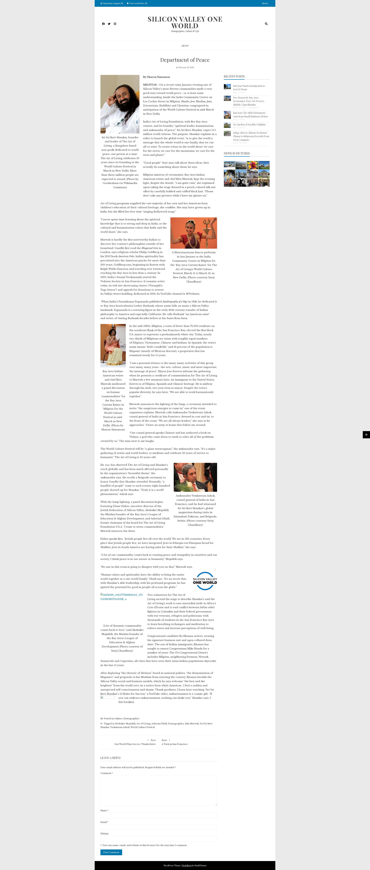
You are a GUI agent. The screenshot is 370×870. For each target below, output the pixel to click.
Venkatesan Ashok (120, 727)
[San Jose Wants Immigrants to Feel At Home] (227, 86)
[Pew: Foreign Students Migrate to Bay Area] (264, 165)
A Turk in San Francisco (175, 742)
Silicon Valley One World (185, 22)
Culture (118, 718)
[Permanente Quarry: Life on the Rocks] (241, 165)
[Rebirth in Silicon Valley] (229, 174)
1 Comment (253, 108)
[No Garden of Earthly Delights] (227, 125)
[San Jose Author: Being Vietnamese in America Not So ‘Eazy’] (241, 182)
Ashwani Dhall (159, 723)
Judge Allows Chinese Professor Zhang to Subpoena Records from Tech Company (251, 136)
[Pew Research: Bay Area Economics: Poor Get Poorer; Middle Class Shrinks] (227, 98)
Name (104, 810)
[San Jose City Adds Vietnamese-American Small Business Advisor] (227, 115)
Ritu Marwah (192, 723)
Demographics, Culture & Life (185, 31)
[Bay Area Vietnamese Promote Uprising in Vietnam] (229, 182)
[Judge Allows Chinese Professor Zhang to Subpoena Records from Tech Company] (227, 133)
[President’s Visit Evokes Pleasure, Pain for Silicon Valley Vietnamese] (264, 182)
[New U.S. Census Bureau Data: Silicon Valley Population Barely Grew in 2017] (241, 174)
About (265, 3)
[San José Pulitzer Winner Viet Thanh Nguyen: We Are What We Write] (252, 174)
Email (104, 822)
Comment (106, 773)
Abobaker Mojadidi (125, 723)
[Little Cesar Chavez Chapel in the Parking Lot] (264, 174)
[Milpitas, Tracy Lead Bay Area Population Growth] (229, 164)
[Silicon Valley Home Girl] (252, 165)
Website (104, 833)
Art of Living (143, 723)
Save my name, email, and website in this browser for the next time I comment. (145, 845)
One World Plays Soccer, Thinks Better (135, 742)
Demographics (131, 718)
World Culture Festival (143, 727)
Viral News (187, 866)
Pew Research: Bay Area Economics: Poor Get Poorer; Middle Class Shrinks (248, 101)
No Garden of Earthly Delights (249, 124)
